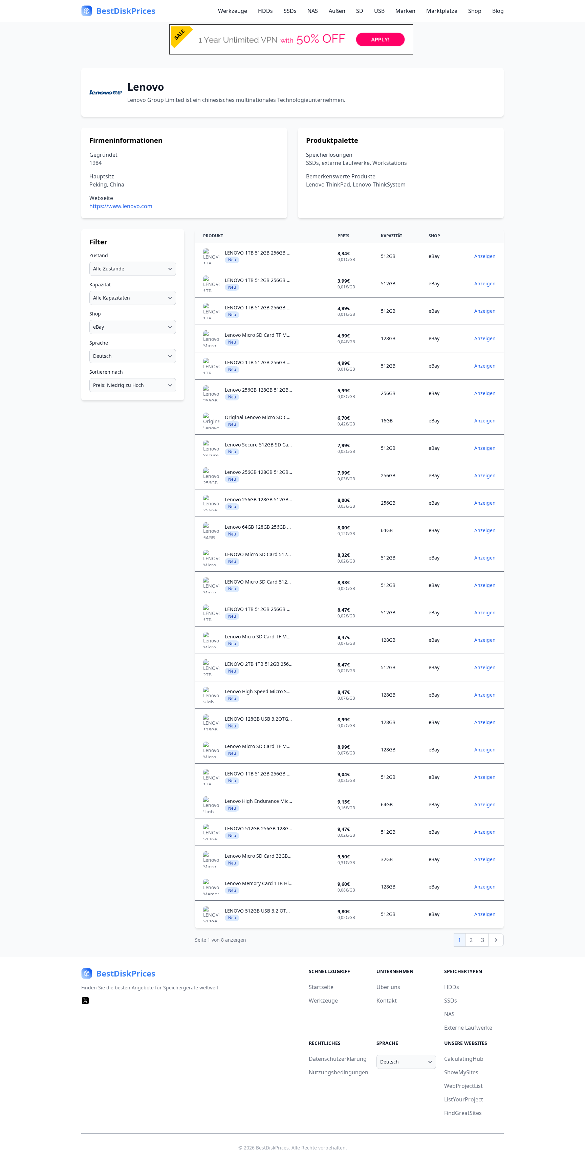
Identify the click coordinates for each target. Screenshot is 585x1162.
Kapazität (100, 284)
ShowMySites (461, 1072)
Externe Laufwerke (468, 1027)
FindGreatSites (463, 1113)
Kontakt (386, 1000)
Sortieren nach (106, 372)
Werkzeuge (232, 11)
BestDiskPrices (272, 1147)
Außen (337, 11)
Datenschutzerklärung (338, 1058)
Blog (498, 11)
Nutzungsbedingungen (338, 1072)
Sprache (98, 342)
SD (359, 11)
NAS (312, 11)
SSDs (290, 11)
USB (379, 11)
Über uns (388, 987)
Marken (405, 11)
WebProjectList (463, 1086)
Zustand (98, 255)
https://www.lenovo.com (120, 206)
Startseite (321, 987)
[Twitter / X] (85, 1000)
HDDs (265, 11)
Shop (474, 11)
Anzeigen (485, 256)
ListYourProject (463, 1099)
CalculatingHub (463, 1058)
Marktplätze (441, 11)
